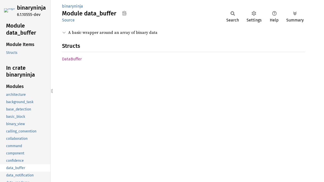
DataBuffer (72, 59)
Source (68, 20)
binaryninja (31, 7)
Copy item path (124, 13)
